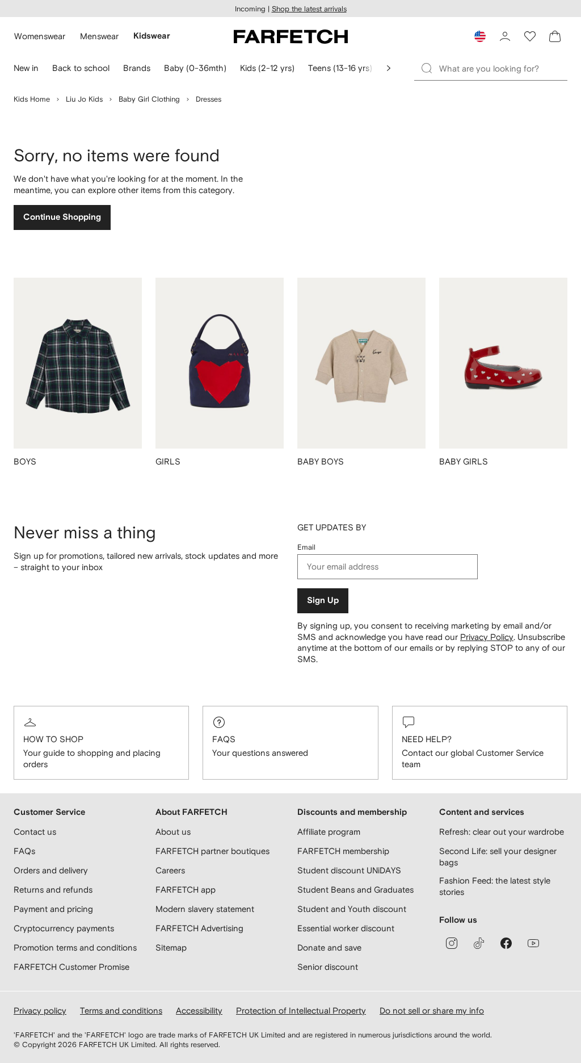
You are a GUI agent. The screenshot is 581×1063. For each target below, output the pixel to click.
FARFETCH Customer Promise (71, 966)
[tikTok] (478, 943)
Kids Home (32, 99)
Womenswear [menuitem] (39, 36)
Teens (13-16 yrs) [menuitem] (340, 68)
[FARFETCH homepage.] (291, 36)
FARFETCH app (185, 889)
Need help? (427, 739)
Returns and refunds (53, 889)
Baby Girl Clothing (149, 99)
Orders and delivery (51, 870)
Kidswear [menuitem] (151, 36)
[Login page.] (504, 36)
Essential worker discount (345, 928)
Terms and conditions (121, 1010)
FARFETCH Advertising (199, 928)
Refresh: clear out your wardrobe (501, 831)
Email (306, 547)
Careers (170, 870)
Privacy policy (40, 1010)
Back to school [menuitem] (81, 68)
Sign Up (323, 600)
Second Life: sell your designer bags (498, 857)
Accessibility (199, 1010)
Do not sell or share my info (432, 1010)
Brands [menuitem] (136, 68)
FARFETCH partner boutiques (212, 851)
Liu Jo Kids (84, 99)
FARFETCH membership (343, 851)
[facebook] (506, 943)
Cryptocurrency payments (64, 928)
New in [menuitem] (26, 68)
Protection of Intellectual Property (301, 1010)
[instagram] (451, 943)
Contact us (35, 831)
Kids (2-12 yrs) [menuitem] (267, 68)
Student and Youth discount (351, 909)
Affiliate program (328, 831)
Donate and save (329, 947)
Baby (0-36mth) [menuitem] (195, 68)
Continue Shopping (62, 217)
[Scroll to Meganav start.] (388, 68)
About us (173, 831)
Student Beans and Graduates (355, 889)
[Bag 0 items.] (554, 36)
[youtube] (533, 943)
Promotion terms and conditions (75, 947)
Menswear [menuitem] (99, 36)
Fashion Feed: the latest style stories (494, 886)
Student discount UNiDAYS (349, 870)
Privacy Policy (486, 637)
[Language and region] (480, 36)
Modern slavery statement (204, 909)
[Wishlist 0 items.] (529, 36)
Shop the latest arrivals (309, 8)
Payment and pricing (53, 909)
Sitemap (171, 947)
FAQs (223, 739)
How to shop (53, 739)
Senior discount (327, 966)
